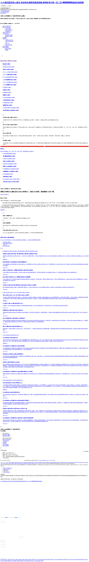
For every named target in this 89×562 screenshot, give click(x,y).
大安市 (55, 559)
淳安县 (40, 559)
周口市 (5, 559)
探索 (43, 559)
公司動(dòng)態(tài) (9, 40)
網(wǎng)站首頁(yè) (7, 26)
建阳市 (15, 560)
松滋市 (38, 560)
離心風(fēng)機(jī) (9, 34)
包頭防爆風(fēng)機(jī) (48, 462)
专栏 (14, 559)
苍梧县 (59, 559)
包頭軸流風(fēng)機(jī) (26, 462)
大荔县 (8, 559)
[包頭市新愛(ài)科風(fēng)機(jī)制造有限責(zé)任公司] (5, 13)
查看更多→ (2, 209)
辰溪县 (20, 559)
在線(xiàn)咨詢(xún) (4, 194)
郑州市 (18, 560)
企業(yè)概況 (8, 28)
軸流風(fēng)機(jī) (9, 36)
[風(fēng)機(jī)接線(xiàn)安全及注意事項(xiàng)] (13, 380)
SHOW (36, 559)
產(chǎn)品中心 (6, 33)
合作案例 (5, 37)
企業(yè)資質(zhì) (8, 29)
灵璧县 (33, 559)
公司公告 (7, 43)
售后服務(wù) (8, 31)
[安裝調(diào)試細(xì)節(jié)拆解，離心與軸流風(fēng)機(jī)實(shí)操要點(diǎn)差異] (20, 251)
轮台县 (11, 560)
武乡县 (45, 559)
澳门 (67, 559)
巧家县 (16, 559)
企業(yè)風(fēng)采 (7, 32)
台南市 (26, 559)
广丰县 (35, 560)
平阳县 (5, 560)
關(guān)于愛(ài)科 (7, 27)
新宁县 (52, 559)
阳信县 (49, 559)
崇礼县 (31, 560)
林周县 (8, 560)
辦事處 (6, 49)
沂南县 (23, 559)
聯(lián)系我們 (6, 47)
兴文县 (70, 559)
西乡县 (79, 559)
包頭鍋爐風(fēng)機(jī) (55, 462)
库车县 (73, 559)
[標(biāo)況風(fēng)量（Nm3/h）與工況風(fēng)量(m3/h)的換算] (16, 292)
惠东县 (21, 560)
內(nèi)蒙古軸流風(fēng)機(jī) (63, 462)
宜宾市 (41, 560)
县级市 (30, 559)
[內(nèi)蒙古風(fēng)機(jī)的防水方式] (11, 335)
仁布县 (25, 560)
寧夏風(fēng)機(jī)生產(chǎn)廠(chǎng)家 (17, 463)
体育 (65, 559)
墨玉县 (28, 560)
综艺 (11, 559)
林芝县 (62, 559)
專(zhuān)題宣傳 (8, 44)
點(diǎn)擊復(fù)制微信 (5, 8)
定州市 (1, 559)
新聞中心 (5, 38)
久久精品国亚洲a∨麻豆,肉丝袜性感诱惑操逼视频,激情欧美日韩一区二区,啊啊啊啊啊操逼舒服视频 (42, 2)
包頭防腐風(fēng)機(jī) (41, 462)
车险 (76, 559)
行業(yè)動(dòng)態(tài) (7, 243)
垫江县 (1, 560)
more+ (1, 248)
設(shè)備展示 (6, 46)
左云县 (86, 559)
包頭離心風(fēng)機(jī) (34, 462)
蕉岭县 (82, 559)
